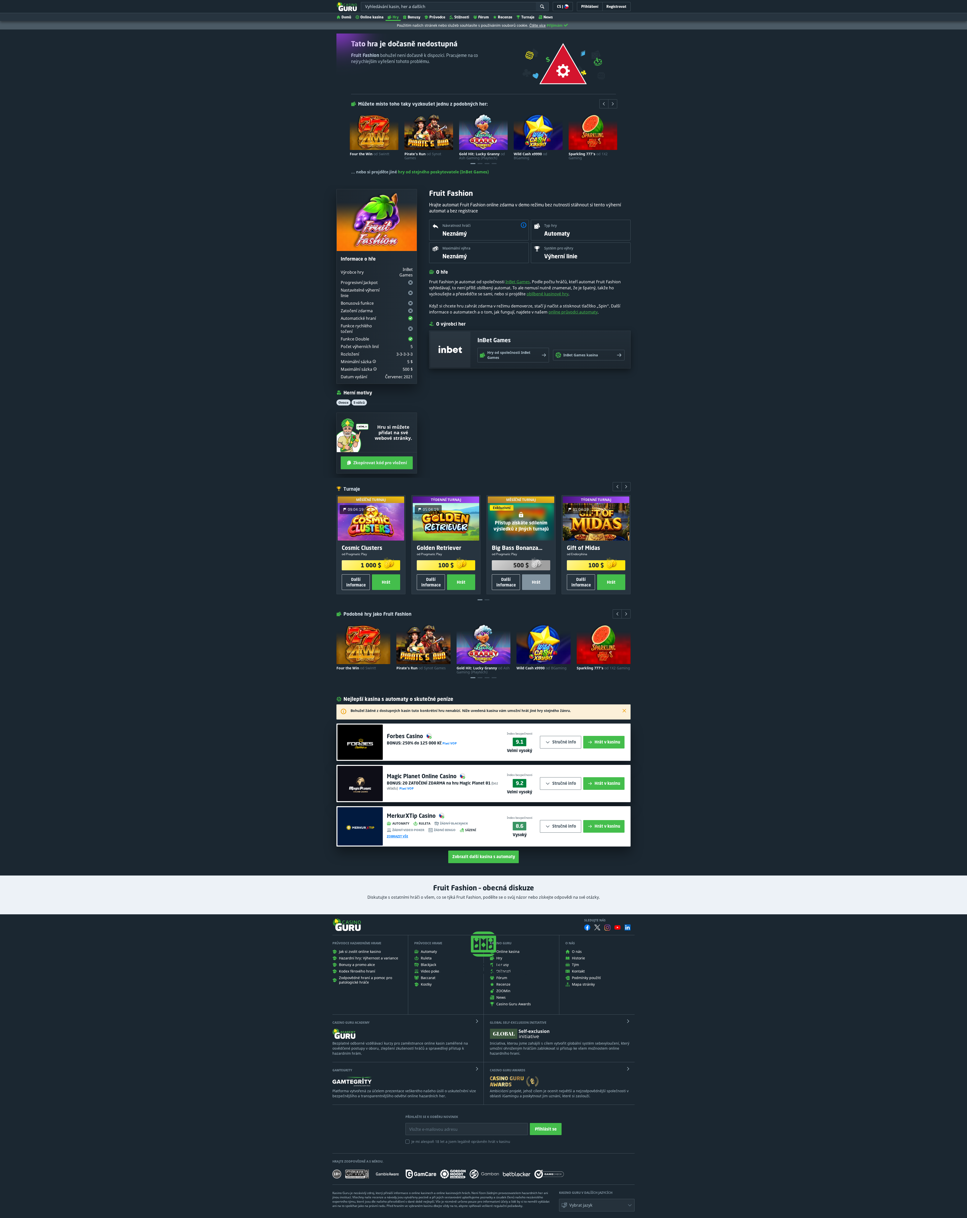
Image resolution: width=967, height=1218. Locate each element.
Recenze (505, 17)
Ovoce (343, 402)
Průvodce (437, 17)
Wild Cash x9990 (530, 156)
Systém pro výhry (558, 248)
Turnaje (527, 17)
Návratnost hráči (456, 225)
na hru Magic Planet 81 (446, 783)
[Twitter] (597, 927)
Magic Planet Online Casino (422, 776)
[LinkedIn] (628, 927)
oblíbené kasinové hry (547, 294)
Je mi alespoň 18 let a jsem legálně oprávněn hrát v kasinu (460, 1141)
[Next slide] (612, 103)
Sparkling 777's (588, 156)
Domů (346, 17)
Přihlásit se (546, 1129)
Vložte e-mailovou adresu (428, 1126)
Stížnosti (461, 17)
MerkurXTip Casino (412, 815)
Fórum (483, 17)
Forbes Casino (406, 736)
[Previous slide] (603, 103)
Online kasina (372, 17)
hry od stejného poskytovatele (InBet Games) (443, 172)
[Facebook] (587, 927)
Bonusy (414, 17)
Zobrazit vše (397, 836)
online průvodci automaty (573, 312)
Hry (396, 17)
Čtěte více (537, 25)
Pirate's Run (422, 156)
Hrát (386, 582)
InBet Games (517, 282)
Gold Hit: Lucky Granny (482, 156)
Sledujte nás (595, 920)
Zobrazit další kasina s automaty (483, 856)
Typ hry (550, 225)
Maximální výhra (456, 248)
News (548, 17)
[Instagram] (607, 927)
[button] (374, 361)
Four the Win (369, 154)
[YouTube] (617, 927)
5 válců (359, 402)
